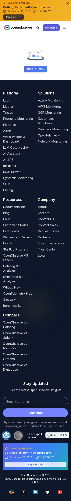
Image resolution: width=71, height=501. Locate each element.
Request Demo (48, 231)
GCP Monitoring (49, 112)
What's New (12, 287)
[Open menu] (64, 27)
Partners (44, 237)
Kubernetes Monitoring (46, 121)
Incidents (9, 166)
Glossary (9, 299)
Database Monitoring (53, 129)
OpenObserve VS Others (15, 258)
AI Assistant (11, 153)
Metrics (8, 106)
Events (8, 243)
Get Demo (51, 27)
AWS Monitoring (50, 106)
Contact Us (46, 219)
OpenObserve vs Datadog (15, 324)
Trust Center (47, 249)
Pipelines (9, 125)
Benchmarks (12, 306)
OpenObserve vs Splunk (15, 335)
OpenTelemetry (49, 135)
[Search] (37, 27)
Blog (6, 213)
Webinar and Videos (17, 237)
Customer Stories (15, 225)
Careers (43, 213)
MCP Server (12, 172)
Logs (6, 100)
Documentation (14, 207)
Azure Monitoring (50, 100)
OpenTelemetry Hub (17, 293)
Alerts (7, 131)
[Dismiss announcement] (67, 3)
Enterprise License (51, 243)
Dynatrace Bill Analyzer (13, 279)
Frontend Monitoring (18, 118)
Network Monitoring (52, 141)
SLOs (7, 184)
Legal (41, 255)
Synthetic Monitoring (18, 178)
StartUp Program (15, 249)
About (42, 207)
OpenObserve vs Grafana (15, 356)
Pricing (8, 190)
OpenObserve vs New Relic (15, 346)
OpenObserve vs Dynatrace (15, 367)
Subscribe (35, 413)
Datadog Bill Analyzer (11, 268)
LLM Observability (16, 147)
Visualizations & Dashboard (14, 139)
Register (11, 17)
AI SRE (8, 160)
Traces (8, 112)
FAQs (7, 219)
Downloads (11, 231)
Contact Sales (48, 225)
